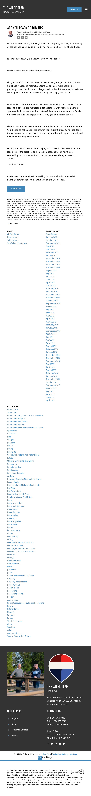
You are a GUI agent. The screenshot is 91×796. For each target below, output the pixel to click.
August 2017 (51, 334)
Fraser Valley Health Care (55, 207)
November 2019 (53, 267)
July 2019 (50, 273)
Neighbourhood (64, 213)
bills (67, 201)
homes (18, 211)
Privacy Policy (46, 754)
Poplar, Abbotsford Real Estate (29, 215)
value (49, 219)
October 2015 (51, 382)
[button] (74, 9)
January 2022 (51, 237)
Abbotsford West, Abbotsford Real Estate (37, 201)
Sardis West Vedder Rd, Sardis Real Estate (51, 217)
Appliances (54, 201)
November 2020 (53, 261)
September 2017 (53, 331)
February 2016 (52, 373)
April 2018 (50, 319)
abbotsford (28, 199)
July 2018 (50, 310)
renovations (34, 217)
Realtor (26, 217)
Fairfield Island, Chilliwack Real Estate (18, 207)
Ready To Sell (75, 215)
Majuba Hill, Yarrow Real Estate (59, 211)
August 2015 (51, 388)
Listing (47, 211)
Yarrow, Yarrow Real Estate (70, 219)
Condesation (22, 205)
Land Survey (40, 211)
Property (42, 215)
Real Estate (59, 34)
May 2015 (50, 397)
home (9, 209)
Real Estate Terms (17, 217)
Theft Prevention (30, 219)
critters (41, 205)
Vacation (43, 219)
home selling (59, 209)
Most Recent (51, 234)
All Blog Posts (13, 234)
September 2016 (53, 361)
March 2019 (51, 285)
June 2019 (50, 276)
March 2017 (51, 346)
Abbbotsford (29, 34)
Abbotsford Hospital (64, 199)
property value (65, 215)
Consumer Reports (32, 205)
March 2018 (51, 322)
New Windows (74, 213)
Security (67, 217)
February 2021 (52, 252)
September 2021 (53, 243)
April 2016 (50, 367)
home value (11, 211)
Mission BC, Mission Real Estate (37, 213)
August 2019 (51, 270)
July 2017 (49, 337)
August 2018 (51, 307)
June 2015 (50, 394)
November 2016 (53, 358)
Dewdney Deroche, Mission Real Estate (57, 205)
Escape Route (74, 205)
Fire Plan (33, 207)
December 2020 (53, 258)
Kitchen (33, 211)
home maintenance (29, 209)
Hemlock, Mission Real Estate (73, 207)
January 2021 (51, 255)
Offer (81, 213)
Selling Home (75, 217)
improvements (25, 211)
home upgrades (77, 209)
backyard (62, 201)
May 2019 (50, 279)
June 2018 (50, 313)
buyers (9, 203)
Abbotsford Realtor (18, 201)
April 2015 (50, 400)
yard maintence (56, 219)
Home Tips (67, 209)
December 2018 (53, 295)
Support (16, 219)
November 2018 (53, 298)
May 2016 (50, 364)
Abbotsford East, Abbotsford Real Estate (45, 199)
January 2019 (51, 292)
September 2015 (53, 385)
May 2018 (50, 316)
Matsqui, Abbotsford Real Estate (17, 213)
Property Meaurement (53, 215)
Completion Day (12, 205)
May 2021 (50, 246)
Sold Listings (12, 240)
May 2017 (50, 340)
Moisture (50, 213)
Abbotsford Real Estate (17, 422)
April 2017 (50, 343)
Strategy (10, 219)
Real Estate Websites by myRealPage (64, 754)
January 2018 (51, 328)
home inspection (17, 209)
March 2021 (51, 249)
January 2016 (51, 376)
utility (38, 219)
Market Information (75, 211)
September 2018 (53, 304)
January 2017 (51, 352)
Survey (22, 219)
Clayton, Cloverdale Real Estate (61, 203)
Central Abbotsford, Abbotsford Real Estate (38, 203)
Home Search (40, 209)
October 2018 (52, 301)
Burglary (77, 201)
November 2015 (53, 379)
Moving (52, 34)
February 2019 (52, 288)
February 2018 (52, 325)
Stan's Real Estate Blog (17, 243)
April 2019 (50, 282)
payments (11, 215)
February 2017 (52, 349)
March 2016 (51, 370)
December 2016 (53, 355)
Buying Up (44, 34)
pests (17, 215)
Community (75, 203)
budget (72, 201)
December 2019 (53, 264)
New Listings (12, 237)
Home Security (49, 209)
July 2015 (49, 391)
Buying (37, 34)
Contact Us (74, 9)
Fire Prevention (42, 207)
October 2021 (51, 240)
